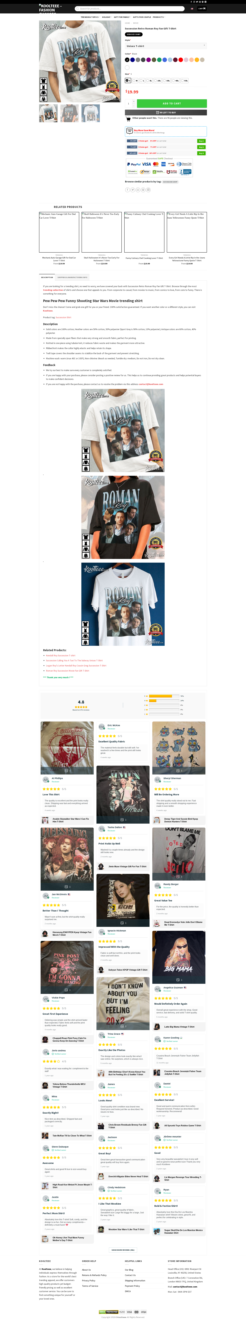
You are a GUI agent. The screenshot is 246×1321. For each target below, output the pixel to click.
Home (127, 23)
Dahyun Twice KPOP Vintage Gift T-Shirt (128, 970)
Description (47, 277)
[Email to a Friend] (138, 190)
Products (158, 17)
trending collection (53, 289)
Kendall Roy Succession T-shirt (60, 655)
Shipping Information (135, 1280)
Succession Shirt (170, 182)
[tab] (47, 277)
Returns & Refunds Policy (94, 1275)
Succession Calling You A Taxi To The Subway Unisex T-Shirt (74, 660)
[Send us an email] (200, 2)
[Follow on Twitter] (197, 2)
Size (127, 74)
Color (128, 53)
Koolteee (48, 310)
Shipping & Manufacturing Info (72, 277)
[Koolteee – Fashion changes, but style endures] (52, 8)
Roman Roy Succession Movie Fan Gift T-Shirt (67, 670)
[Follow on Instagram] (194, 2)
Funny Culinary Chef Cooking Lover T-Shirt (144, 258)
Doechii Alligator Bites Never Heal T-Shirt (128, 1176)
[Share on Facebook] (127, 190)
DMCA (128, 1291)
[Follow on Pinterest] (203, 2)
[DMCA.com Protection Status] (109, 1312)
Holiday (106, 17)
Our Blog (129, 1269)
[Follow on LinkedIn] (205, 2)
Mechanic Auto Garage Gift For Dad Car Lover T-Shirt (59, 259)
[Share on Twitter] (132, 190)
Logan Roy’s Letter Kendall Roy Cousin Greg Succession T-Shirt (76, 665)
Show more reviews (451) (123, 1250)
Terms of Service (90, 1285)
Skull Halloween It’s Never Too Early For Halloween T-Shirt (101, 259)
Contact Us (130, 1275)
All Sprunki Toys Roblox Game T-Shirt (182, 1126)
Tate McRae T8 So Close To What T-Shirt (72, 1136)
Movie (135, 23)
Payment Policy (132, 1285)
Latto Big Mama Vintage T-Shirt (179, 1027)
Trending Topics (90, 17)
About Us (86, 1269)
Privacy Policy (88, 1280)
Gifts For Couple (142, 17)
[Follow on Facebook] (191, 2)
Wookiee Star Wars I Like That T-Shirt (126, 1229)
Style (128, 40)
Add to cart (172, 103)
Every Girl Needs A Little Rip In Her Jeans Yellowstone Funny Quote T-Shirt (187, 259)
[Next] (116, 61)
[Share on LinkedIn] (148, 190)
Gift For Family (122, 17)
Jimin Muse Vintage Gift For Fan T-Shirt (127, 866)
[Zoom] (43, 99)
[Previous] (44, 61)
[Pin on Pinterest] (143, 190)
